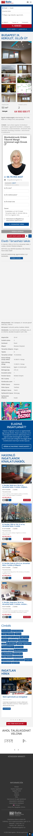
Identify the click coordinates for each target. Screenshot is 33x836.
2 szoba (24, 612)
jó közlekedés (7, 653)
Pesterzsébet (19, 647)
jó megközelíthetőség (7, 572)
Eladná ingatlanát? (16, 789)
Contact (17, 805)
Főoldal (16, 787)
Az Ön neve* (8, 188)
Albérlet (5, 640)
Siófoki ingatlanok (24, 643)
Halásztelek (13, 640)
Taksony (18, 634)
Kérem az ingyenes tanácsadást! (17, 446)
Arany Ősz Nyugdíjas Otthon (16, 807)
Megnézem (27, 500)
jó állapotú (27, 127)
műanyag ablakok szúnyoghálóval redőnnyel (13, 611)
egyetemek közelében (16, 127)
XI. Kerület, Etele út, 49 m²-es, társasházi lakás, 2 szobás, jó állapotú (16, 564)
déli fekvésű (5, 127)
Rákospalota (23, 640)
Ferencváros (6, 631)
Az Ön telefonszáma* (10, 195)
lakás (8, 534)
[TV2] (24, 741)
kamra (14, 572)
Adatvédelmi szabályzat (16, 803)
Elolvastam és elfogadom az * (15, 219)
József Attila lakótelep (17, 631)
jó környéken (26, 572)
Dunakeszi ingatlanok (7, 650)
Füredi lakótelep (19, 660)
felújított (28, 660)
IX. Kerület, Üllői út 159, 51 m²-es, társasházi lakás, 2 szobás (13, 525)
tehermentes (25, 130)
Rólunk (16, 793)
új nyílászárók (5, 132)
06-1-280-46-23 (19, 825)
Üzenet (6, 208)
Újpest (3, 643)
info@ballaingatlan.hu (18, 827)
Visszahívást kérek (17, 224)
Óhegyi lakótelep (7, 656)
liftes (3, 532)
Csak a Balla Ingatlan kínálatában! (17, 125)
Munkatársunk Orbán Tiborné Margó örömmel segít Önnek (15, 139)
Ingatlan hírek (8, 672)
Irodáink (16, 795)
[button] (30, 834)
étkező (3, 495)
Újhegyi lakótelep (8, 634)
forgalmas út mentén (21, 532)
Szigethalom (24, 637)
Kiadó (11, 8)
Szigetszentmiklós (6, 662)
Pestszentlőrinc (8, 647)
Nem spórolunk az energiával (15, 697)
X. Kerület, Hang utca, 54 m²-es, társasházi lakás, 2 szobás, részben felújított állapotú (14, 604)
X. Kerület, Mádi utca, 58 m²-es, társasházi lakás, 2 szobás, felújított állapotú (14, 487)
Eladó (5, 8)
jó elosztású (5, 128)
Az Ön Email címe (9, 201)
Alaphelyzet (22, 29)
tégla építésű (15, 662)
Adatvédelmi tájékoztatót (14, 220)
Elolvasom (6, 708)
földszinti (4, 534)
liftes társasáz (19, 572)
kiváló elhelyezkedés (7, 660)
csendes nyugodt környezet (10, 637)
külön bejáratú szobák (16, 493)
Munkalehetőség (20, 650)
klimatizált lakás (26, 128)
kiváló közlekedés (14, 128)
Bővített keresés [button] (11, 29)
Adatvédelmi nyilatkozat (16, 801)
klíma (3, 493)
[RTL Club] (8, 741)
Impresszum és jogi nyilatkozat (16, 799)
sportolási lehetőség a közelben (11, 130)
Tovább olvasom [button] (16, 258)
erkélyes (13, 532)
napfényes (4, 573)
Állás (16, 797)
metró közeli (8, 532)
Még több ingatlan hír (16, 724)
